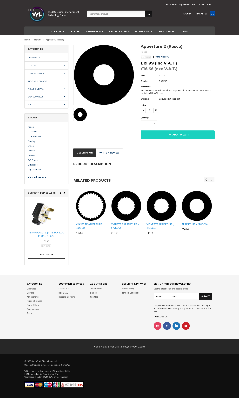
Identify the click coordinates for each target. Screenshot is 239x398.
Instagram (157, 326)
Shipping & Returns (67, 297)
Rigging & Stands (119, 31)
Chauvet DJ (33, 151)
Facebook (167, 326)
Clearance (57, 31)
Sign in (187, 14)
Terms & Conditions (130, 293)
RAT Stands (33, 160)
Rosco (31, 127)
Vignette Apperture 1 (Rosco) (90, 226)
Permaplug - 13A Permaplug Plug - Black (46, 234)
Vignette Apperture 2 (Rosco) (125, 226)
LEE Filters (32, 132)
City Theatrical (34, 169)
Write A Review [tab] (109, 152)
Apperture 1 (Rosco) (195, 224)
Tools (184, 31)
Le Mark (31, 155)
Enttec (31, 146)
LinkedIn (176, 326)
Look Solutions (34, 136)
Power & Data (143, 31)
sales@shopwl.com (185, 5)
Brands (93, 293)
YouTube (186, 326)
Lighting (75, 31)
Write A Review (162, 57)
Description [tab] (85, 152)
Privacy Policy (128, 289)
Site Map (94, 297)
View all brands (37, 177)
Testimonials (96, 289)
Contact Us (64, 289)
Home (27, 40)
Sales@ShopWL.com (133, 346)
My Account (205, 5)
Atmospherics (94, 31)
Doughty (31, 141)
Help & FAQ (63, 293)
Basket (202, 14)
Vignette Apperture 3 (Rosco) (160, 226)
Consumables (166, 31)
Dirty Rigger (33, 165)
